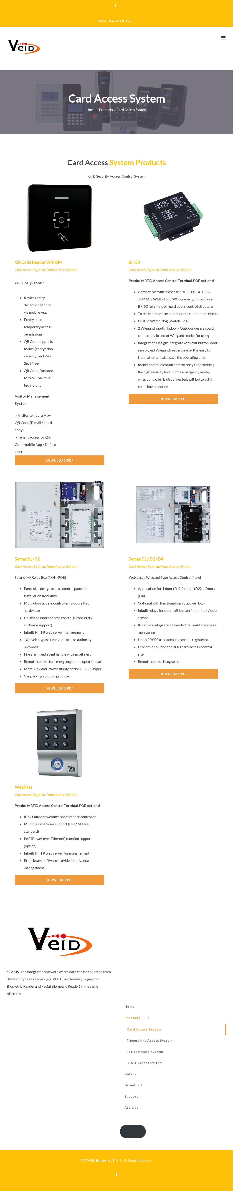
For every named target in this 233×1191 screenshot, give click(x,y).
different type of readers (26, 979)
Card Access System (30, 270)
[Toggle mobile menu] (223, 37)
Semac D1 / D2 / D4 (167, 515)
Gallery (66, 218)
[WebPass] (59, 743)
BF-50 (167, 218)
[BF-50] (173, 218)
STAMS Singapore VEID (101, 1160)
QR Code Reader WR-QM (53, 218)
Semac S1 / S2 (53, 515)
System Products (137, 162)
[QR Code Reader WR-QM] (59, 218)
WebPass (53, 743)
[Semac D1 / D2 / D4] (173, 515)
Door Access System (61, 270)
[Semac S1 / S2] (59, 515)
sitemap (133, 1131)
